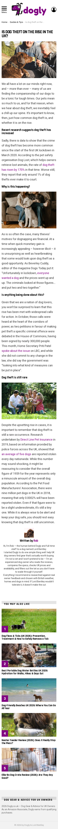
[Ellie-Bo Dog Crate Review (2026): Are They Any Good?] (29, 759)
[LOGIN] (53, 10)
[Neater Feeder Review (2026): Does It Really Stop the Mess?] (29, 725)
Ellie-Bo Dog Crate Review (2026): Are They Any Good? (27, 776)
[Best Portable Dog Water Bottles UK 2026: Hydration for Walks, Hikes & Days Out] (29, 655)
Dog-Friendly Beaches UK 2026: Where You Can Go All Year (29, 707)
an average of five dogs (16, 454)
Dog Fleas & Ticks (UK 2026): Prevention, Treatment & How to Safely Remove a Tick (25, 637)
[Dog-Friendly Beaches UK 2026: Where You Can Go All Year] (29, 690)
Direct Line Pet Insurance (36, 439)
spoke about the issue (16, 350)
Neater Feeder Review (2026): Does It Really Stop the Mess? (29, 741)
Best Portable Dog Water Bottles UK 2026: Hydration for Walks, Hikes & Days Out (25, 672)
